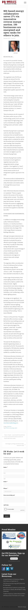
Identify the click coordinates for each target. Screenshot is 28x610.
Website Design (22, 607)
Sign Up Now (14, 558)
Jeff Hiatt (7, 427)
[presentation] (14, 509)
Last (4, 478)
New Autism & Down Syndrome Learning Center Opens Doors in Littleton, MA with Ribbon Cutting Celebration (14, 589)
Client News (9, 426)
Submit (7, 516)
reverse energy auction (13, 427)
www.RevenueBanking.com (11, 423)
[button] (25, 2)
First (4, 473)
